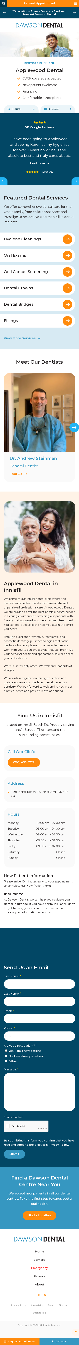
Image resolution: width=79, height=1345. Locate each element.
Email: (9, 1011)
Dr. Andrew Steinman (33, 458)
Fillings (11, 320)
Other (12, 1061)
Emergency (39, 1268)
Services (39, 1259)
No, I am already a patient (26, 1056)
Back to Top (39, 1312)
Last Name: (12, 993)
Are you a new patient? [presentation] (20, 1045)
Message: (11, 1069)
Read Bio (16, 474)
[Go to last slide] (5, 12)
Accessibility (37, 1305)
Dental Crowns (18, 288)
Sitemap (63, 1305)
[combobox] (8, 1036)
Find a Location (39, 1215)
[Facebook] (33, 1295)
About (39, 1284)
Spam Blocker (13, 1117)
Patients (39, 1276)
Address (54, 109)
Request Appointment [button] (39, 3)
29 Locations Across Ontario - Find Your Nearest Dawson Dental (39, 13)
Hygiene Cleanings (22, 239)
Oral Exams (15, 255)
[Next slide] (74, 12)
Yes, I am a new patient (24, 1051)
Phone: (9, 1028)
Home (39, 1251)
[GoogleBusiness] (45, 1295)
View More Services (20, 338)
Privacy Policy (58, 1144)
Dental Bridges (19, 304)
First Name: (12, 976)
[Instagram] (39, 1295)
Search (51, 1305)
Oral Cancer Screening (26, 271)
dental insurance (16, 904)
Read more (37, 163)
